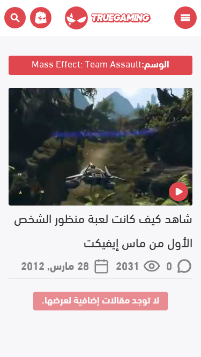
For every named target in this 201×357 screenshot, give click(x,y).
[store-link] (38, 17)
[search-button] (15, 17)
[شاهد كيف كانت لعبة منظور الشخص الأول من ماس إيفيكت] (100, 147)
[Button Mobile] (185, 17)
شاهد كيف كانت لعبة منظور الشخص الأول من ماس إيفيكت (103, 229)
